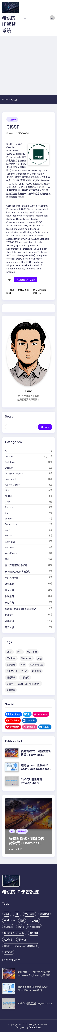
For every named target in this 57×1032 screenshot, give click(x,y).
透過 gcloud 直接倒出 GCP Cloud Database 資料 (35, 768)
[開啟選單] (25, 17)
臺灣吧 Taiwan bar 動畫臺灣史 (20, 608)
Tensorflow (11, 524)
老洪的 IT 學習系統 (9, 24)
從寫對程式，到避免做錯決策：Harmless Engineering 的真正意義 (36, 754)
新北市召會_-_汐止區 (17, 671)
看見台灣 (9, 590)
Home (6, 99)
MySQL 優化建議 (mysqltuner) (31, 780)
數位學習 (9, 584)
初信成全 (33, 920)
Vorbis (8, 535)
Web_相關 (32, 652)
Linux (8, 490)
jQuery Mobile (12, 484)
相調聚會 (11, 677)
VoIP (7, 530)
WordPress (11, 553)
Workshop (26, 658)
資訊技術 (30, 279)
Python (9, 507)
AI (6, 450)
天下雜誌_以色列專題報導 (17, 571)
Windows (10, 547)
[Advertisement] (28, 65)
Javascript (10, 479)
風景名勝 (9, 627)
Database (10, 462)
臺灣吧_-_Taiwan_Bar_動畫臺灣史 (23, 683)
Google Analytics (14, 473)
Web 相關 (10, 541)
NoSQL (9, 496)
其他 (7, 559)
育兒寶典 (9, 602)
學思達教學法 (11, 577)
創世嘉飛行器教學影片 (16, 565)
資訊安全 (12, 119)
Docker (9, 467)
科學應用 (9, 596)
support (9, 518)
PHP (7, 501)
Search (45, 427)
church (9, 456)
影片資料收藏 (36, 664)
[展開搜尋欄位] (52, 17)
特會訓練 (36, 671)
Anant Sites (35, 1027)
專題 (22, 664)
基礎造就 (11, 664)
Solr (7, 513)
